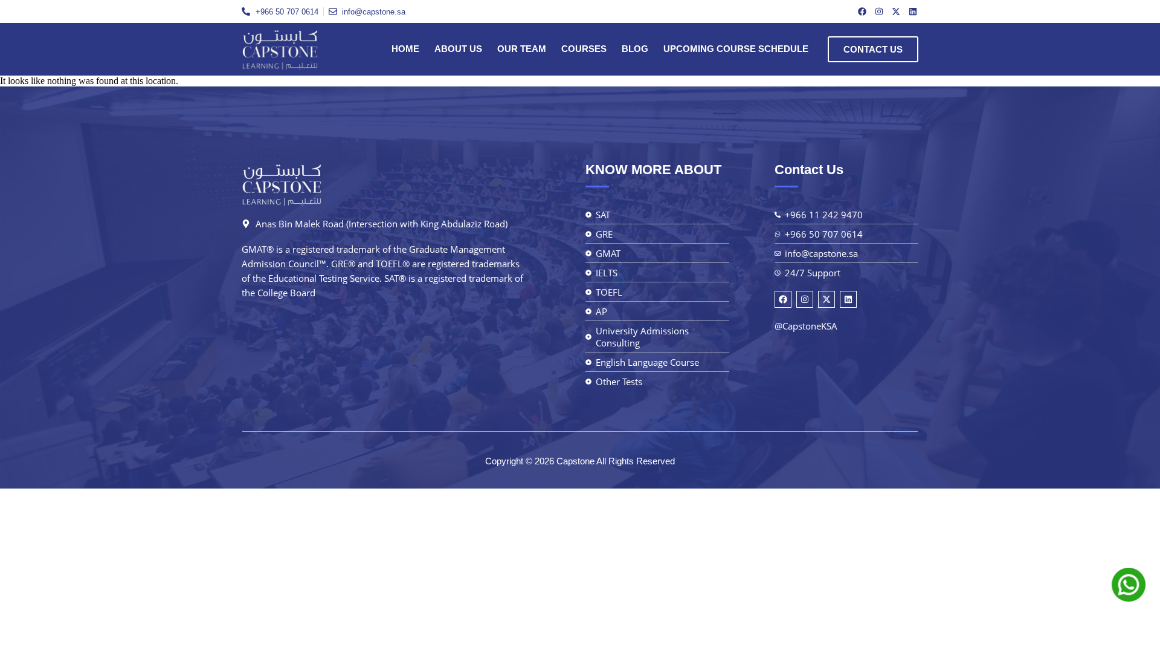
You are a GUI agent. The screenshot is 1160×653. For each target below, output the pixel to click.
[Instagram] (879, 11)
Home (405, 49)
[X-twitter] (896, 11)
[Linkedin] (912, 11)
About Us (458, 49)
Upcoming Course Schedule (735, 49)
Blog (635, 49)
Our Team (521, 49)
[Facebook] (862, 11)
